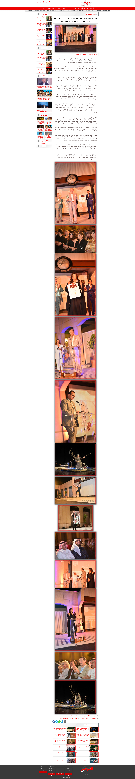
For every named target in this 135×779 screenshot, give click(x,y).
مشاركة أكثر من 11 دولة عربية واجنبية (69, 718)
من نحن (43, 772)
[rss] (46, 2)
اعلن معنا (68, 774)
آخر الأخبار (44, 48)
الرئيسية (68, 766)
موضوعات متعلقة (90, 725)
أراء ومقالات (49, 8)
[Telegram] (62, 721)
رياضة (75, 8)
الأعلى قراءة (44, 115)
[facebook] (49, 2)
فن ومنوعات (64, 8)
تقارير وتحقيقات (85, 8)
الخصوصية (60, 774)
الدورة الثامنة (73, 715)
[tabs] (38, 2)
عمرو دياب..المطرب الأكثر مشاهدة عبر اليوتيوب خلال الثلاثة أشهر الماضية (66, 10)
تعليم (69, 772)
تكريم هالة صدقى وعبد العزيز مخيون (88, 718)
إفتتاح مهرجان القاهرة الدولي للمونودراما (87, 715)
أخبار (91, 8)
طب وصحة (59, 8)
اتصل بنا (51, 774)
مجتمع (44, 8)
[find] (43, 2)
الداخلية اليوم (80, 8)
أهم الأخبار (44, 76)
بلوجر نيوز (60, 772)
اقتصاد (70, 8)
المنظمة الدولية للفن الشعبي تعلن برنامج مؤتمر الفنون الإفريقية (92, 10)
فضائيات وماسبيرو (51, 770)
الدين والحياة (54, 8)
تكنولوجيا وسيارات (51, 772)
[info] (40, 2)
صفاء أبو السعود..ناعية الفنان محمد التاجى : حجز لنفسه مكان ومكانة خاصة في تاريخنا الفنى (36, 10)
